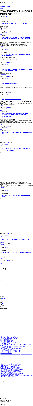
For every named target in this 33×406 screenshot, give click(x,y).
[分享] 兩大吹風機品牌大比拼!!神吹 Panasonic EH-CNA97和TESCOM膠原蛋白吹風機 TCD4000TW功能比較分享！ (16, 375)
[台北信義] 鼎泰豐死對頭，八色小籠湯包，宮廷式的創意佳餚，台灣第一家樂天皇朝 (12, 346)
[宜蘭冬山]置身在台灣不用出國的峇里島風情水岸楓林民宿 (8, 338)
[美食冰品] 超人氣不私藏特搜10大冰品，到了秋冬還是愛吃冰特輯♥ (9, 336)
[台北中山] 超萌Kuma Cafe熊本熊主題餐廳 (6, 353)
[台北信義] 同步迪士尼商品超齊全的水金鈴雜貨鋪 (7, 349)
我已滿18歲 (2, 404)
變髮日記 (6, 32)
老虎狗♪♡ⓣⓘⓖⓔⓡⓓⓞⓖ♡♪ (9, 6)
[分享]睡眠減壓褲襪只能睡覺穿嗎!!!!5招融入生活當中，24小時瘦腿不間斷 (10, 368)
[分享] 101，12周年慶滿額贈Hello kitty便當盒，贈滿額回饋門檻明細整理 (10, 348)
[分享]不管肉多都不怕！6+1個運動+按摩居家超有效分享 (8, 366)
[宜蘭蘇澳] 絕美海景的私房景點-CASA (5, 339)
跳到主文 (1, 8)
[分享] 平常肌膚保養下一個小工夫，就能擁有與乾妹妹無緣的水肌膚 (10, 365)
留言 (9, 31)
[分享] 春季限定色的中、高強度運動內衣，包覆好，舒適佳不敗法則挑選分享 (11, 364)
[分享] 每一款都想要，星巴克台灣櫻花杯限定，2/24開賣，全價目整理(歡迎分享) (11, 373)
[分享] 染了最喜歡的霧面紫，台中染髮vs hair (11, 99)
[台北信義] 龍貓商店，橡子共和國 (5, 343)
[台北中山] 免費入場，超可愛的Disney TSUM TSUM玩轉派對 (9, 354)
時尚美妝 (7, 16)
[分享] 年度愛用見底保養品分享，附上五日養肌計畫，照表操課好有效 (10, 367)
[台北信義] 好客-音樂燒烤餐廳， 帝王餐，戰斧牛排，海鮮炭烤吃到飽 (10, 351)
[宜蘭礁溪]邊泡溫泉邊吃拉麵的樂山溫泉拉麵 (6, 340)
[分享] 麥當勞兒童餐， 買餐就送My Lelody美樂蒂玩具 (7, 376)
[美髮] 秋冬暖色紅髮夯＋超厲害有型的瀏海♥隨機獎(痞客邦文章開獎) (16, 252)
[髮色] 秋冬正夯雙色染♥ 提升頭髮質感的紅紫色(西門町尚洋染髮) (15, 239)
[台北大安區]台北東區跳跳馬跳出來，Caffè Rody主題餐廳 (8, 342)
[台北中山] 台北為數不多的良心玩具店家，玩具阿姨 (25, 354)
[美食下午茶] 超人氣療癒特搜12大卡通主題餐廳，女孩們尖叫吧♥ (9, 337)
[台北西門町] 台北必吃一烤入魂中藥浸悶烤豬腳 (7, 355)
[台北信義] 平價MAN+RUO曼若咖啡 (5, 352)
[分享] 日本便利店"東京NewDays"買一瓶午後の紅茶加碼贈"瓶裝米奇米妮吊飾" (11, 369)
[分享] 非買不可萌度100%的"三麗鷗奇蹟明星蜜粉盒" (7, 372)
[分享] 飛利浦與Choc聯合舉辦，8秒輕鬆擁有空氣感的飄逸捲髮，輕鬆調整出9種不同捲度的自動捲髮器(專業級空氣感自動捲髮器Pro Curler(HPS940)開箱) (17, 115)
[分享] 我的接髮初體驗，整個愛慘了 (9, 83)
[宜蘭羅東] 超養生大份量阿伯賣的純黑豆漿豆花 (7, 341)
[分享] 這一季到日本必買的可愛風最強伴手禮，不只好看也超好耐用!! (10, 370)
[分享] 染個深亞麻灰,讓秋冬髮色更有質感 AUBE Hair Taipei (14, 23)
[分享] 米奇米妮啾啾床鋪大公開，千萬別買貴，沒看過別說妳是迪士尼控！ (10, 371)
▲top (1, 34)
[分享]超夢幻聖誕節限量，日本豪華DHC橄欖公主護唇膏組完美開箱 (10, 374)
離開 (4, 404)
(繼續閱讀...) (2, 29)
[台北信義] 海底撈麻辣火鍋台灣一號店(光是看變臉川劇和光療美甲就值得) (10, 350)
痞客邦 (8, 31)
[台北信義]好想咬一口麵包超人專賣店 (5, 347)
